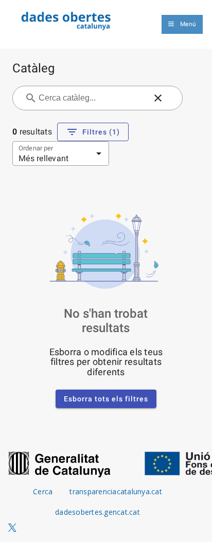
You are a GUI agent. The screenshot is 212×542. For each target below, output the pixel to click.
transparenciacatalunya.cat (115, 491)
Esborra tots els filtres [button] (106, 399)
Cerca (42, 491)
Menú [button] (188, 24)
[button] (158, 98)
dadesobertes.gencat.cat (97, 512)
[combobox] (91, 98)
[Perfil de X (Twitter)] (12, 528)
